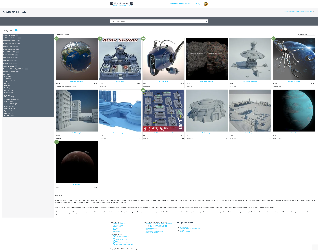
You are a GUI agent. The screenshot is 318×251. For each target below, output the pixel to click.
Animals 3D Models (9, 35)
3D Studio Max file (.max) (11, 99)
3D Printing (7, 78)
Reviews (149, 229)
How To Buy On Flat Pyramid (158, 225)
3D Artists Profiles (151, 228)
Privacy (115, 228)
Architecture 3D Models (295, 11)
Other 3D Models (8, 60)
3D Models (174, 4)
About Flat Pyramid (119, 223)
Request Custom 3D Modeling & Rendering (159, 223)
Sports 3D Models (8, 66)
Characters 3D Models (9, 40)
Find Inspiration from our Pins (124, 244)
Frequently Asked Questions (154, 231)
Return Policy (117, 226)
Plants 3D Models (8, 63)
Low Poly (7, 88)
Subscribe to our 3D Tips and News (190, 228)
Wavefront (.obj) (8, 115)
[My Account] (194, 4)
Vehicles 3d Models (9, 71)
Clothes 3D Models (9, 46)
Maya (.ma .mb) (8, 113)
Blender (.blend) (9, 106)
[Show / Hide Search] (199, 4)
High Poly (7, 85)
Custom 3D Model (185, 4)
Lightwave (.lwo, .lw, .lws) (11, 111)
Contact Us (116, 231)
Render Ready (8, 90)
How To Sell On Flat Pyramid (158, 226)
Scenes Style (309, 11)
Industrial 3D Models (9, 52)
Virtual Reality (8, 92)
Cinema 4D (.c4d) (9, 108)
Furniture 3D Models (9, 49)
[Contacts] (201, 4)
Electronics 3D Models (10, 43)
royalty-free (7, 76)
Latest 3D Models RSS (186, 231)
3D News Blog (184, 227)
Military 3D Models (8, 57)
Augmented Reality (10, 81)
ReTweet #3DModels (122, 236)
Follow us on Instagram (123, 242)
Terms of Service (118, 225)
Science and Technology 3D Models (14, 69)
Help (114, 229)
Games (6, 83)
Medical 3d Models (8, 55)
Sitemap (182, 230)
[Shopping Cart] (196, 4)
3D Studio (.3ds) (9, 97)
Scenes (303, 11)
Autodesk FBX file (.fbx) (11, 104)
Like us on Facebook (121, 239)
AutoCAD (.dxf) (8, 101)
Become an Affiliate (152, 232)
